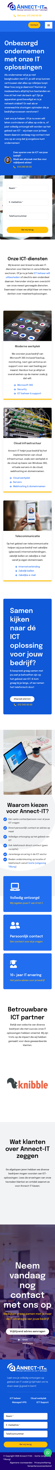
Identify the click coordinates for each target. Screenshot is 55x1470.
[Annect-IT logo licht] (27, 1364)
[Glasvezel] (27, 409)
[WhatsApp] (48, 1453)
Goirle (31, 863)
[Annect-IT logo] (27, 3)
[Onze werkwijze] (27, 1341)
